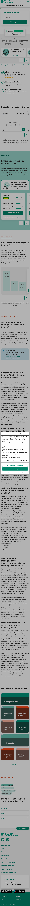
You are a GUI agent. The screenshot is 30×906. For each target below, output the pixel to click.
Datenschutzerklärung (18, 472)
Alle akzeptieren (15, 469)
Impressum (9, 472)
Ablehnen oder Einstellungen (15, 465)
